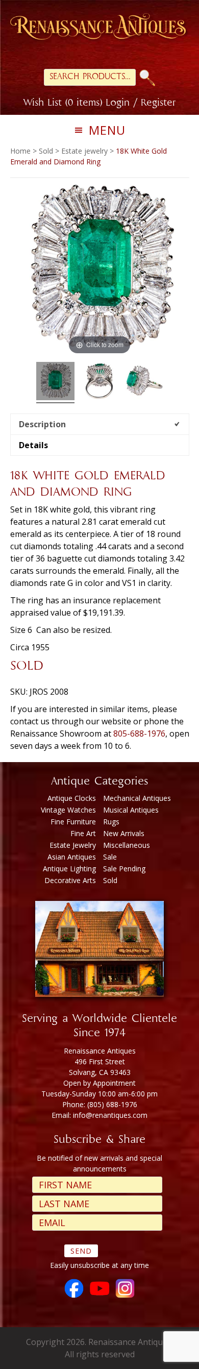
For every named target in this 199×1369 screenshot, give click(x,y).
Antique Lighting (69, 868)
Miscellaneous (126, 845)
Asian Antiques (71, 857)
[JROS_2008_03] (144, 382)
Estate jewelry (84, 151)
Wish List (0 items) (62, 104)
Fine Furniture (73, 821)
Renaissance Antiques (99, 28)
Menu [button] (107, 129)
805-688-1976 (139, 733)
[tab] (99, 423)
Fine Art (83, 833)
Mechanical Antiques (137, 798)
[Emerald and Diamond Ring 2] (100, 382)
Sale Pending (124, 868)
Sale (110, 857)
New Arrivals (123, 833)
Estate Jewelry (72, 845)
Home (20, 151)
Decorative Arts (70, 880)
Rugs (111, 821)
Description (42, 424)
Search (147, 77)
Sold (46, 151)
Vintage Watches (68, 810)
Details (33, 445)
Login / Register (141, 104)
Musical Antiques (131, 810)
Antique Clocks (71, 798)
